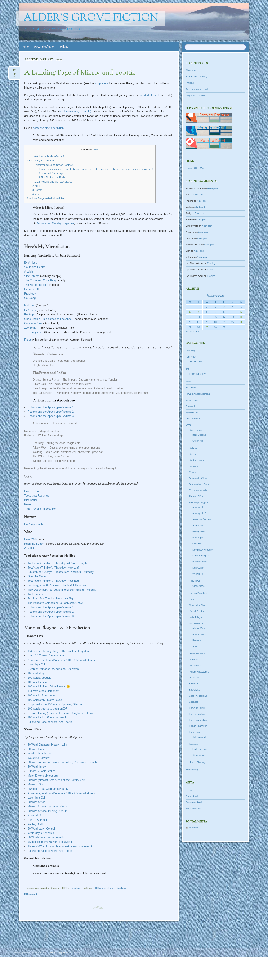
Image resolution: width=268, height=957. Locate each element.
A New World (198, 628)
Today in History (197, 374)
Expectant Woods (198, 490)
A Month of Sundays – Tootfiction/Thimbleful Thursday (61, 572)
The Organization (198, 720)
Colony (192, 472)
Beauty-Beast (199, 531)
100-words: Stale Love (41, 695)
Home (25, 46)
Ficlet (27, 339)
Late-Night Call (36, 664)
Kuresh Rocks (196, 611)
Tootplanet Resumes (37, 495)
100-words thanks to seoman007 (47, 708)
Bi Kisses (30, 310)
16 (215, 317)
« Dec (189, 331)
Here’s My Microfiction (40, 160)
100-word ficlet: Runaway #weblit (47, 717)
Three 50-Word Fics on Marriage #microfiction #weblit (60, 846)
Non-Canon (198, 567)
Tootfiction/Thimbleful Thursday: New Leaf (53, 567)
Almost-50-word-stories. (42, 771)
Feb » (196, 331)
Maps (188, 381)
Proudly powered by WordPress (30, 952)
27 (190, 327)
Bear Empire (195, 430)
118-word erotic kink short (43, 690)
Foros (192, 599)
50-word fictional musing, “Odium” (48, 811)
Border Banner (196, 460)
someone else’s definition (48, 128)
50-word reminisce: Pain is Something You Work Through (62, 762)
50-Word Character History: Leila (47, 744)
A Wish (28, 271)
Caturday (38, 443)
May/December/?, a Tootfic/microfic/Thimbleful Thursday (62, 589)
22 (207, 322)
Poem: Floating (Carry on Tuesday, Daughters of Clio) (60, 713)
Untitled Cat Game (44, 360)
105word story (36, 673)
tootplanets (101, 83)
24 (224, 322)
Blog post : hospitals (196, 95)
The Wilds (39, 456)
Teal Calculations (43, 392)
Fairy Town (194, 581)
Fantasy (196, 640)
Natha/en (29, 305)
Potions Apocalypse (199, 671)
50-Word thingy (37, 766)
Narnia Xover (195, 361)
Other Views (198, 755)
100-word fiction (37, 682)
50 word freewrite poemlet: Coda (47, 806)
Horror (36, 190)
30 (215, 327)
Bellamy (193, 448)
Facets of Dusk (197, 496)
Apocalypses (199, 634)
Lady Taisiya (195, 617)
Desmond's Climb (198, 478)
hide (96, 149)
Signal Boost (192, 412)
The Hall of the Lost (36, 284)
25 (232, 322)
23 (215, 322)
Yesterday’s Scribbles (41, 833)
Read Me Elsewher (150, 95)
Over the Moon (37, 576)
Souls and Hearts (34, 267)
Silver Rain (40, 384)
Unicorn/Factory (197, 762)
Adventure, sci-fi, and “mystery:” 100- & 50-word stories (61, 660)
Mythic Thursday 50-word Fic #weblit (50, 841)
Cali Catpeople (199, 737)
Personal (190, 406)
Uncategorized (193, 418)
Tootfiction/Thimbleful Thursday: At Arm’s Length (57, 563)
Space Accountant (198, 696)
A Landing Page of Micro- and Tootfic (80, 73)
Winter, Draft (35, 824)
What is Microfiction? (49, 156)
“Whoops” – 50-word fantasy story (48, 788)
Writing (64, 46)
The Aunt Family (197, 708)
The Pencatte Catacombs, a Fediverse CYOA (55, 603)
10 (224, 312)
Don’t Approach (33, 524)
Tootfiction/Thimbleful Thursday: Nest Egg (53, 580)
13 (190, 317)
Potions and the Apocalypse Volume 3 (51, 416)
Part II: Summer (37, 819)
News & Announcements (198, 393)
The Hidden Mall (197, 714)
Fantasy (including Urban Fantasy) (52, 164)
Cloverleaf (197, 543)
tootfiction (122, 888)
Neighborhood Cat (43, 365)
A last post (191, 70)
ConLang (190, 350)
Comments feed (194, 802)
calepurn (193, 466)
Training (190, 83)
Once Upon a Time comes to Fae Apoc (48, 318)
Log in (189, 790)
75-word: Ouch (36, 784)
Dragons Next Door (199, 484)
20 (190, 322)
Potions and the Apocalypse (53, 181)
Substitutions (41, 423)
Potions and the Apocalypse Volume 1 (51, 407)
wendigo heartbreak (39, 753)
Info (187, 369)
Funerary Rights (200, 555)
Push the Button (34, 543)
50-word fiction (36, 802)
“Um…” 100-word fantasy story (46, 655)
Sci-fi (35, 185)
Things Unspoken (198, 726)
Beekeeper (198, 537)
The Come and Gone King (40, 280)
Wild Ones (197, 573)
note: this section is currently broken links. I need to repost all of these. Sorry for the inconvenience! (93, 169)
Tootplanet (194, 744)
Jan (15, 71)
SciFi (194, 646)
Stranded (193, 702)
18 (232, 317)
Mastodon (194, 827)
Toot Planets (35, 594)
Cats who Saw (33, 323)
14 (198, 317)
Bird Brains (31, 500)
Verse (188, 425)
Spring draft (35, 815)
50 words (111, 888)
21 (198, 322)
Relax (27, 504)
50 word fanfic (36, 749)
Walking (37, 452)
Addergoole (198, 507)
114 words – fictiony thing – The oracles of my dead (59, 651)
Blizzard (193, 454)
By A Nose (30, 262)
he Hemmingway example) (75, 111)
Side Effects (31, 276)
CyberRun (197, 441)
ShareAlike (194, 689)
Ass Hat (29, 548)
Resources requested (197, 89)
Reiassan (194, 677)
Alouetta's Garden (201, 519)
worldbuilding (192, 769)
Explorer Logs (199, 749)
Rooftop (29, 314)
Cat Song (30, 298)
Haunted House (200, 561)
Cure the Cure (32, 491)
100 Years (30, 327)
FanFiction (191, 356)
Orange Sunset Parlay (46, 379)
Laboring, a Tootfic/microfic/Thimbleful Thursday (57, 585)
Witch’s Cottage (42, 460)
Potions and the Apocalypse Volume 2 (51, 411)
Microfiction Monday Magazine (55, 223)
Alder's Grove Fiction (90, 18)
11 (232, 312)
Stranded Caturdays (48, 173)
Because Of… (32, 289)
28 (198, 327)
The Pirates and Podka (50, 177)
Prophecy (30, 293)
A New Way (40, 447)
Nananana (30, 431)
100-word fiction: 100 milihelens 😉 (49, 686)
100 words (100, 888)
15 (207, 317)
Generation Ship (197, 605)
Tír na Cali (194, 732)
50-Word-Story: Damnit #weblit (46, 837)
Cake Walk (30, 539)
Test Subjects (32, 332)
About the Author (44, 46)
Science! (193, 683)
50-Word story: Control (41, 828)
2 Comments (31, 894)
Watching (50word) (39, 757)
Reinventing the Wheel (38, 468)
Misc (35, 194)
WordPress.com (77, 952)
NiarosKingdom (197, 653)
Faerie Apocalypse (198, 502)
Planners (193, 659)
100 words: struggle (39, 677)
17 (224, 317)
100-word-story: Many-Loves (45, 699)
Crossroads (198, 586)
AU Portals (197, 525)
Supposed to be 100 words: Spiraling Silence (55, 704)
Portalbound (195, 665)
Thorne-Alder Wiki (195, 168)
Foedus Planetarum (199, 593)
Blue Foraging (41, 388)
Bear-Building (199, 434)
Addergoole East (200, 513)
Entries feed (192, 796)
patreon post (192, 400)
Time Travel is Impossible (40, 508)
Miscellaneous (196, 623)
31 (224, 327)
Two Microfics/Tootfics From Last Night (51, 598)
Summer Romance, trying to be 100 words (53, 668)
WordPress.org (193, 808)
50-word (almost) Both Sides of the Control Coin (56, 780)
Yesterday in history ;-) (197, 76)
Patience (29, 435)
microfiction (76, 888)
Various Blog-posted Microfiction (46, 198)
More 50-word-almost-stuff (43, 775)
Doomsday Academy (203, 549)
